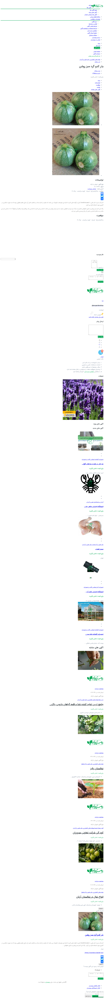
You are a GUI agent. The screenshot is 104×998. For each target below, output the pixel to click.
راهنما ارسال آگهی (92, 33)
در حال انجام (88, 996)
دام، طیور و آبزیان (91, 502)
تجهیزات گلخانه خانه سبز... (94, 634)
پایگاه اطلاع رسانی (95, 17)
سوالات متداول (93, 35)
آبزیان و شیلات (99, 502)
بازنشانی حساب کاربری (98, 996)
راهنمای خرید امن (92, 31)
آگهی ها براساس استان (90, 15)
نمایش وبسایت (92, 189)
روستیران (47, 982)
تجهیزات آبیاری (99, 587)
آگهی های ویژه (93, 12)
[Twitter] (52, 196)
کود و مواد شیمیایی (98, 828)
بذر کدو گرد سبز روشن (94, 56)
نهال (82, 764)
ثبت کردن (100, 978)
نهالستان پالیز (96, 768)
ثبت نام (98, 46)
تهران (102, 357)
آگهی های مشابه (95, 90)
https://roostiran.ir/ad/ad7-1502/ (94, 953)
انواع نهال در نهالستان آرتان (89, 897)
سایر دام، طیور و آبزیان (88, 545)
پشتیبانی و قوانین (95, 19)
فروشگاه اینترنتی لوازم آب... (94, 591)
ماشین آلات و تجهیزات (88, 459)
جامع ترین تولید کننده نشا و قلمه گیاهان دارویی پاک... (76, 704)
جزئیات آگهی (96, 54)
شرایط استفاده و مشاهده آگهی (88, 28)
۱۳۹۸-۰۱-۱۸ (97, 71)
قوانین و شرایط (93, 24)
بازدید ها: (96, 73)
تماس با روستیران (95, 40)
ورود (99, 43)
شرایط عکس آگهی (92, 26)
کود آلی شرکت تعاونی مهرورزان (88, 833)
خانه (90, 5)
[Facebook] (52, 193)
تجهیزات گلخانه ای (98, 459)
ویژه (99, 80)
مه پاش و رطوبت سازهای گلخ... (92, 464)
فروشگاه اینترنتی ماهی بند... (93, 506)
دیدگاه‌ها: (100, 268)
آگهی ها (89, 8)
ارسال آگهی (97, 48)
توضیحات (97, 83)
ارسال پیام (100, 337)
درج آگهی (94, 22)
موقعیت (98, 85)
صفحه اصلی (96, 51)
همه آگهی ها (93, 10)
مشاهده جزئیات (99, 689)
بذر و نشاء (97, 62)
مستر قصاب (99, 549)
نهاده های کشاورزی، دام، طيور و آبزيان (90, 60)
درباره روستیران (96, 38)
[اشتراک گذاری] (52, 199)
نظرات (98, 87)
